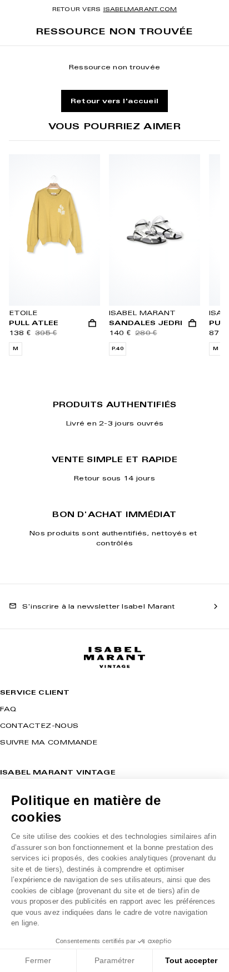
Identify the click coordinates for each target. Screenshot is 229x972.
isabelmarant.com (140, 9)
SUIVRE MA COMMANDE (48, 742)
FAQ (8, 708)
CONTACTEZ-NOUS (39, 725)
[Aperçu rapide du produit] (92, 323)
